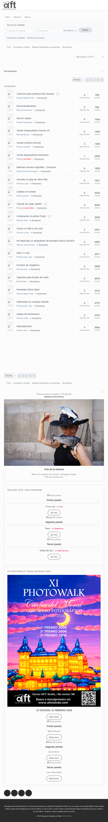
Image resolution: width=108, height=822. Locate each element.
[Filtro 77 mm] (10, 254)
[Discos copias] (10, 119)
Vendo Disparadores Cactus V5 (33, 130)
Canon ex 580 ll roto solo (30, 228)
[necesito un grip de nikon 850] (10, 181)
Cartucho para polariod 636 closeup (35, 94)
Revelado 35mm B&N (28, 289)
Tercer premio (54, 767)
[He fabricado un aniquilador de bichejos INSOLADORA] (10, 242)
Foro (9, 47)
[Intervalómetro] (10, 327)
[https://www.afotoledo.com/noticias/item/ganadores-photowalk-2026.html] (54, 721)
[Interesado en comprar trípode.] (10, 303)
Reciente (17, 17)
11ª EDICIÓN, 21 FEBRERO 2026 (54, 710)
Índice (7, 17)
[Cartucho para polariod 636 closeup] (10, 95)
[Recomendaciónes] (10, 107)
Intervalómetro (24, 326)
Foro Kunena (58, 396)
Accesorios (67, 47)
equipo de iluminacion (28, 314)
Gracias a (48, 396)
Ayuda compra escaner (29, 142)
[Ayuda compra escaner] (10, 144)
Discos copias (24, 118)
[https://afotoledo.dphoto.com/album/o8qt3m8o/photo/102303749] (54, 495)
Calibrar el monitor (26, 191)
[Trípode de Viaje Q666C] (10, 205)
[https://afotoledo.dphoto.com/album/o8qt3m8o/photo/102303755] (54, 517)
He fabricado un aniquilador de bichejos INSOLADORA (45, 240)
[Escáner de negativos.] (10, 266)
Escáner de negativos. (28, 265)
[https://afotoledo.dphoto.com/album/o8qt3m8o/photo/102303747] (54, 539)
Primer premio (54, 726)
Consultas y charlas (21, 47)
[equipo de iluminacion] (10, 315)
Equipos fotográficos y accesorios (46, 47)
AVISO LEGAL (67, 816)
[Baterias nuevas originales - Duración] (10, 168)
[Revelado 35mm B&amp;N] (10, 291)
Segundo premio (54, 747)
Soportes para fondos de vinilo (33, 277)
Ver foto (54, 512)
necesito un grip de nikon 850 (32, 179)
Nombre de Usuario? (36, 37)
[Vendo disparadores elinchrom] (10, 156)
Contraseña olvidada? (16, 37)
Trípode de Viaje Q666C (29, 204)
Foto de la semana (54, 469)
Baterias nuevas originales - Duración (36, 167)
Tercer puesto (54, 544)
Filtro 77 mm (23, 253)
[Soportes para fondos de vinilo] (10, 278)
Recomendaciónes (26, 106)
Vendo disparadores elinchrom (33, 155)
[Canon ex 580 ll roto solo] (10, 230)
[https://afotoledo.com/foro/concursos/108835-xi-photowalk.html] (54, 641)
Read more (54, 716)
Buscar (27, 17)
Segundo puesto (54, 522)
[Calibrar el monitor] (10, 193)
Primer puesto (54, 500)
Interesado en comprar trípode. (33, 302)
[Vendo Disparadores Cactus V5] (10, 132)
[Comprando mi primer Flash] (10, 217)
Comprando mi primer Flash (31, 216)
